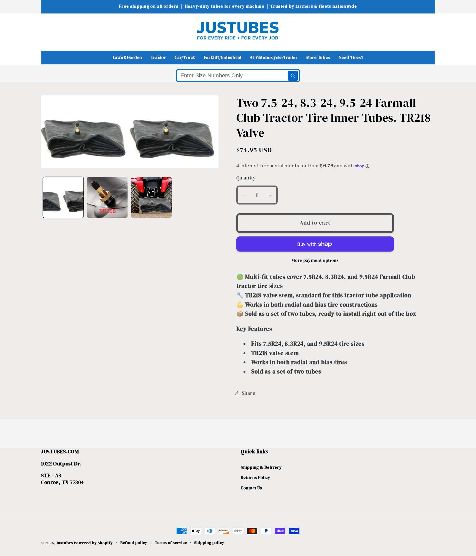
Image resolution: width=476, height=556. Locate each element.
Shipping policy (209, 542)
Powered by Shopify (93, 543)
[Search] (293, 76)
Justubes (64, 543)
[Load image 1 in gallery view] (63, 197)
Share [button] (248, 392)
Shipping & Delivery (261, 467)
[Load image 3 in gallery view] (151, 197)
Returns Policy (255, 478)
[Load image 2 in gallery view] (107, 197)
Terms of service (171, 542)
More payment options (315, 260)
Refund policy (134, 542)
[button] (49, 30)
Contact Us (251, 488)
